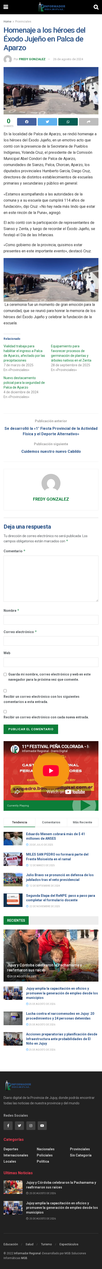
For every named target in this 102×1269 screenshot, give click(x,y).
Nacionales (46, 1149)
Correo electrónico (20, 632)
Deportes (11, 1149)
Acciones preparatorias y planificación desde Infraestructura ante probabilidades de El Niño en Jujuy (61, 1038)
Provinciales (23, 21)
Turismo (46, 1244)
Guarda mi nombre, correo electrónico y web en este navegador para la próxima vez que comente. (49, 676)
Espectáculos (69, 1244)
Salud (29, 1244)
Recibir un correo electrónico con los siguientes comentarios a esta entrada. (41, 699)
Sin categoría (81, 1155)
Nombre (11, 610)
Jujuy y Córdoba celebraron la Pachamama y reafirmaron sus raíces (44, 967)
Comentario (15, 551)
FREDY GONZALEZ (32, 59)
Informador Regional (27, 1253)
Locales (10, 1161)
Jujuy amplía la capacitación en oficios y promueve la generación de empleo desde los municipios (62, 993)
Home (7, 21)
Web (7, 653)
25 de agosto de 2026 (22, 976)
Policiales (45, 1155)
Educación (11, 1244)
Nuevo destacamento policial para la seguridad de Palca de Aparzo (24, 382)
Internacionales (16, 1155)
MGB (24, 1258)
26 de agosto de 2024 (68, 59)
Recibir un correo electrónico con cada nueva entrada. (46, 717)
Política (43, 1161)
